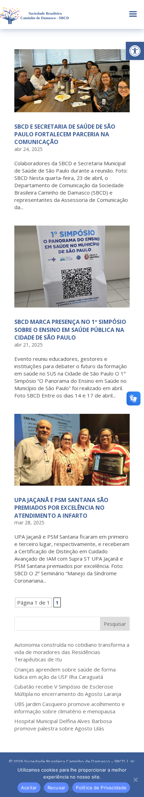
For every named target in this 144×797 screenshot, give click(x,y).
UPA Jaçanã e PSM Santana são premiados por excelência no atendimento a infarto (61, 507)
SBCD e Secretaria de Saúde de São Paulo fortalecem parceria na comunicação (64, 134)
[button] (135, 51)
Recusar (57, 787)
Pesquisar (115, 624)
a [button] (133, 14)
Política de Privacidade (101, 787)
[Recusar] (135, 779)
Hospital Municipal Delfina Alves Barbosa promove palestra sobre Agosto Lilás (63, 725)
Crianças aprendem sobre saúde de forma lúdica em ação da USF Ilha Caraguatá (65, 673)
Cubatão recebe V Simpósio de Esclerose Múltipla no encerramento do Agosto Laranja (67, 690)
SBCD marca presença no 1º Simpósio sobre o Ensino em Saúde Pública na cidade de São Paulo (70, 329)
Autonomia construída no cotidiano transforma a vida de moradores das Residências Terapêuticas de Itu (71, 652)
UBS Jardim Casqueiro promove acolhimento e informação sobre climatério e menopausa (69, 707)
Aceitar (29, 787)
